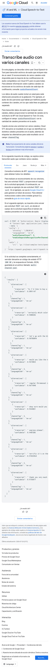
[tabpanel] (25, 336)
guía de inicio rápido (22, 198)
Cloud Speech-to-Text (32, 9)
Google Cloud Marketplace (11, 561)
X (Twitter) (6, 629)
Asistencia (6, 578)
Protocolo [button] (8, 165)
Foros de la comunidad (10, 575)
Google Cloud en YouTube (11, 633)
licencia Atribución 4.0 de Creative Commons (24, 528)
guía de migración (22, 26)
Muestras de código (9, 604)
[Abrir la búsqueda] (32, 2)
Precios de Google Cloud (11, 557)
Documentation (14, 39)
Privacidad (21, 645)
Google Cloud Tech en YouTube (13, 636)
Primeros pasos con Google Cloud (14, 600)
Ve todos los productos (10, 553)
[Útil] (15, 46)
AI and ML (12, 9)
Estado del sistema (9, 586)
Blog (3, 621)
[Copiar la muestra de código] (45, 218)
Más (42, 165)
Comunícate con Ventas (10, 564)
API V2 (4, 26)
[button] (17, 165)
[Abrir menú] (3, 3)
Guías (7, 41)
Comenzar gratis (11, 16)
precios (33, 147)
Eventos (5, 625)
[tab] (8, 165)
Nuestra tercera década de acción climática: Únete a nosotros (25, 652)
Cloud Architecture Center (11, 607)
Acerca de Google (8, 645)
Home (4, 39)
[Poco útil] (18, 46)
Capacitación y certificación (12, 611)
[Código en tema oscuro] (41, 218)
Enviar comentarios (12, 51)
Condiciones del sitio (34, 645)
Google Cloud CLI (37, 190)
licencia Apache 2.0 (34, 530)
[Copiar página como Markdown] (39, 63)
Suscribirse (42, 658)
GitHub (4, 596)
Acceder (44, 3)
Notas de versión (8, 582)
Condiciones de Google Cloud (13, 649)
